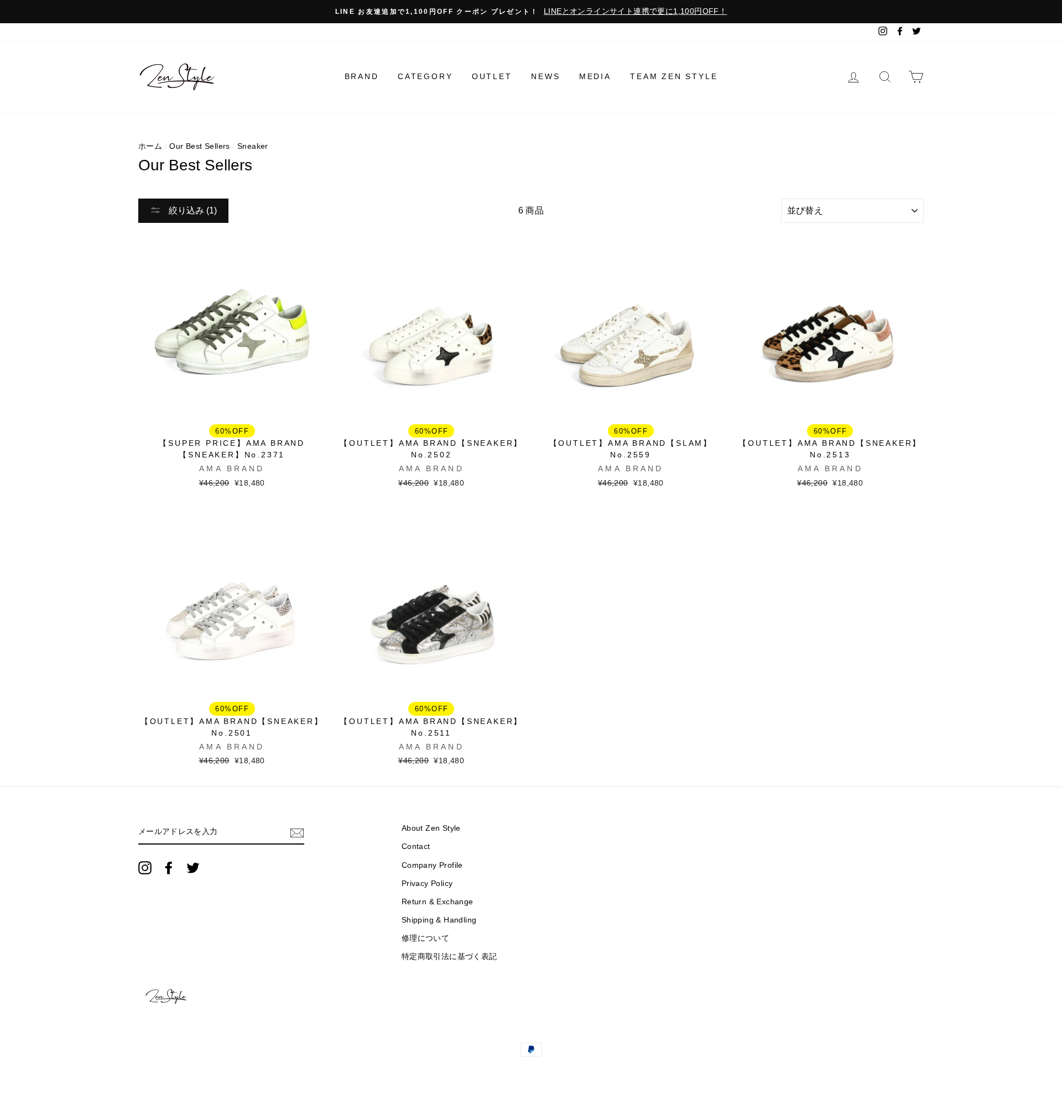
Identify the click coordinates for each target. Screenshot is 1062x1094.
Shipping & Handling (439, 920)
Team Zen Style (673, 76)
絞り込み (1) (191, 210)
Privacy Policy (427, 883)
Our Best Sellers (199, 146)
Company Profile (432, 865)
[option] (531, 12)
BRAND (362, 76)
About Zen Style (431, 828)
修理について (425, 938)
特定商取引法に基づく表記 (449, 956)
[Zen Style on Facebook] (168, 867)
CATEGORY (425, 76)
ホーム (150, 146)
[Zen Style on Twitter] (193, 867)
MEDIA (595, 76)
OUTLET (492, 76)
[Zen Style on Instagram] (145, 867)
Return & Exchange (437, 902)
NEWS (545, 76)
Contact (416, 846)
